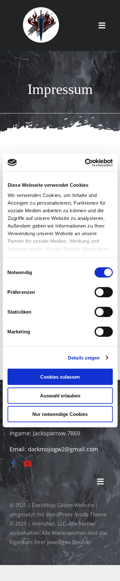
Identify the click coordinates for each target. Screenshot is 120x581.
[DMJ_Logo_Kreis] (41, 9)
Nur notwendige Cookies (60, 414)
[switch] (103, 292)
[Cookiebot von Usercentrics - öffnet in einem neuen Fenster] (85, 162)
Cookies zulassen (60, 377)
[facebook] (13, 464)
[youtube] (27, 464)
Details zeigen (84, 357)
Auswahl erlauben (60, 395)
